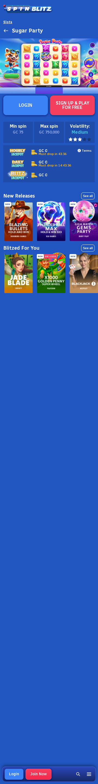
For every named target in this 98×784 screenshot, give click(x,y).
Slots (7, 22)
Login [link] (14, 774)
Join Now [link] (38, 774)
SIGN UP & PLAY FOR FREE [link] (72, 105)
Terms (86, 151)
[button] (78, 774)
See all (88, 196)
